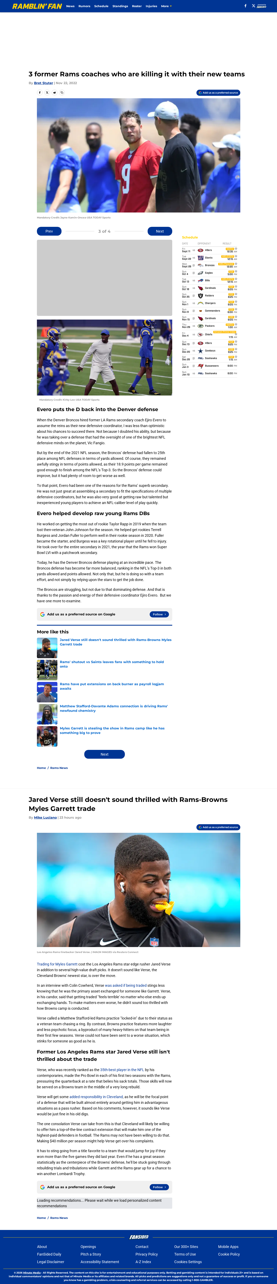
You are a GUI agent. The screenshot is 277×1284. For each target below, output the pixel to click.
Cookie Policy (229, 1254)
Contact (142, 1246)
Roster (137, 6)
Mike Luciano (45, 817)
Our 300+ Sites (186, 1246)
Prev (49, 231)
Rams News (59, 768)
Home (41, 768)
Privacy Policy (147, 1254)
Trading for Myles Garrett (57, 964)
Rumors (84, 6)
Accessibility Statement (100, 1262)
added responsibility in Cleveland (96, 1097)
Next (160, 231)
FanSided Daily (49, 1254)
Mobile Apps (228, 1246)
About (42, 1246)
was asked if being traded (126, 985)
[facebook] (245, 5)
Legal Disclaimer (50, 1262)
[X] (253, 5)
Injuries (151, 6)
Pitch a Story (91, 1254)
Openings (88, 1246)
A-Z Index (143, 1262)
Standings (120, 6)
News (70, 6)
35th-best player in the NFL (122, 1070)
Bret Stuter (43, 83)
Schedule (101, 6)
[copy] (62, 92)
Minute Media (32, 1272)
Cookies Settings (188, 1262)
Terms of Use (185, 1254)
